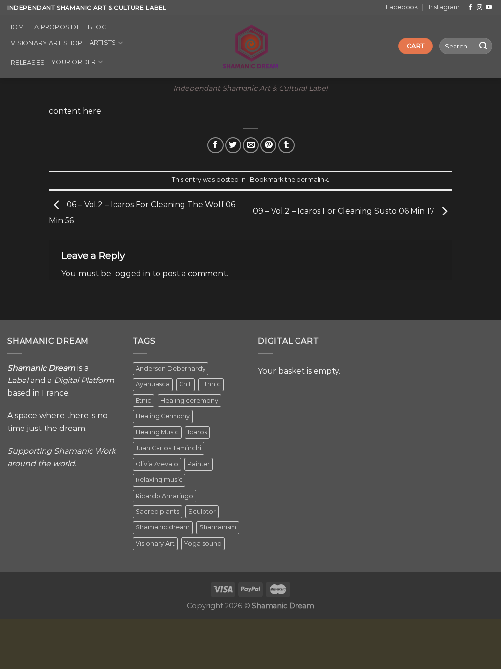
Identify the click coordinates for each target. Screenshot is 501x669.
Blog (97, 27)
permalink (312, 179)
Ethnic (211, 384)
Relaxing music (159, 479)
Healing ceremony (189, 400)
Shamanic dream (163, 527)
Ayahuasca (153, 384)
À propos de (57, 27)
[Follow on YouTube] (489, 7)
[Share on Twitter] (233, 145)
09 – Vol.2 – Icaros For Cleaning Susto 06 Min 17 (344, 210)
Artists (103, 42)
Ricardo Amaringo (164, 496)
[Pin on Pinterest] (268, 145)
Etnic (143, 400)
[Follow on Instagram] (479, 7)
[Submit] (483, 46)
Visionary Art (155, 543)
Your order (73, 62)
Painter (198, 464)
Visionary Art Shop (47, 43)
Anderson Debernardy (170, 368)
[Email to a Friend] (251, 145)
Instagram (444, 7)
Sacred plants (157, 511)
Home (17, 27)
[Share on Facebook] (215, 145)
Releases (28, 62)
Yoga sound (203, 543)
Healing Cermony (163, 416)
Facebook (402, 7)
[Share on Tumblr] (286, 145)
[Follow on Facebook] (470, 7)
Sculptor (202, 511)
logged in (131, 273)
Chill (185, 384)
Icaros (197, 432)
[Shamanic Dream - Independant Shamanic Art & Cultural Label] (251, 46)
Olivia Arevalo (157, 464)
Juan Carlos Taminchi (168, 448)
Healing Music (157, 432)
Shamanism (217, 527)
